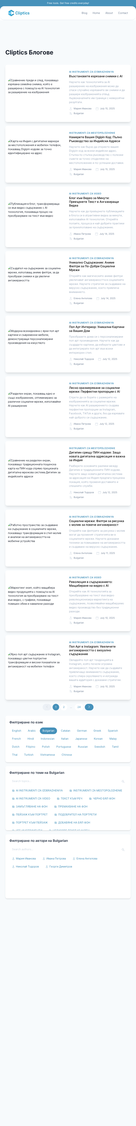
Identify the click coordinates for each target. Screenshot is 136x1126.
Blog (84, 13)
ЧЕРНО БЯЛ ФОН (104, 798)
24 (79, 707)
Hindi (30, 738)
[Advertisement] (68, 35)
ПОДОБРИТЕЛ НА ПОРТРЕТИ (77, 814)
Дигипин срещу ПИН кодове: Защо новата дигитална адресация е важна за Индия (97, 456)
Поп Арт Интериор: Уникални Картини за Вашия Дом (96, 328)
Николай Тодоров (27, 866)
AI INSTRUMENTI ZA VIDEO (33, 798)
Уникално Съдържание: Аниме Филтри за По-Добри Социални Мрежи (92, 266)
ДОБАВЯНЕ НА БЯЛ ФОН (74, 822)
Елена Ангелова (86, 858)
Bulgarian (48, 730)
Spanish (113, 730)
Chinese (67, 754)
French (16, 738)
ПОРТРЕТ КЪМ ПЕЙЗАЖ (32, 822)
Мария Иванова (26, 858)
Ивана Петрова (56, 858)
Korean (98, 738)
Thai (15, 754)
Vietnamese (47, 754)
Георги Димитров (60, 866)
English (16, 730)
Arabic (32, 730)
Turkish (28, 754)
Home (96, 13)
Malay (113, 738)
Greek (97, 730)
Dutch (15, 746)
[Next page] (89, 707)
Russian (83, 746)
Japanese (81, 738)
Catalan (65, 730)
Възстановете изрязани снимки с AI (96, 76)
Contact (123, 13)
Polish (46, 746)
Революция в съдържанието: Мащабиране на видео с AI (90, 583)
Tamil (115, 746)
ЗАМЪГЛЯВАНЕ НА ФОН (31, 806)
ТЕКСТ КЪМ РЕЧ (71, 798)
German (82, 730)
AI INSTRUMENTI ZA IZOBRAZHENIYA (39, 790)
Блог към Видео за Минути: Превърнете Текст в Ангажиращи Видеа (94, 201)
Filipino (30, 746)
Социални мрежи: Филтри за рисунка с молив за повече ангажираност (96, 522)
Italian (65, 738)
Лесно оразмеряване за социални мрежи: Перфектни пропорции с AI (94, 389)
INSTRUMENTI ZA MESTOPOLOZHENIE (97, 790)
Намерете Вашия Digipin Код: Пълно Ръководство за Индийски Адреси (95, 139)
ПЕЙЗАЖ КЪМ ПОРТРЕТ (32, 814)
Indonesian (48, 738)
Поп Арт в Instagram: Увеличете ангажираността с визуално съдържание (92, 650)
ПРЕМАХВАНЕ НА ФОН (72, 806)
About (109, 13)
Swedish (99, 746)
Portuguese (63, 746)
